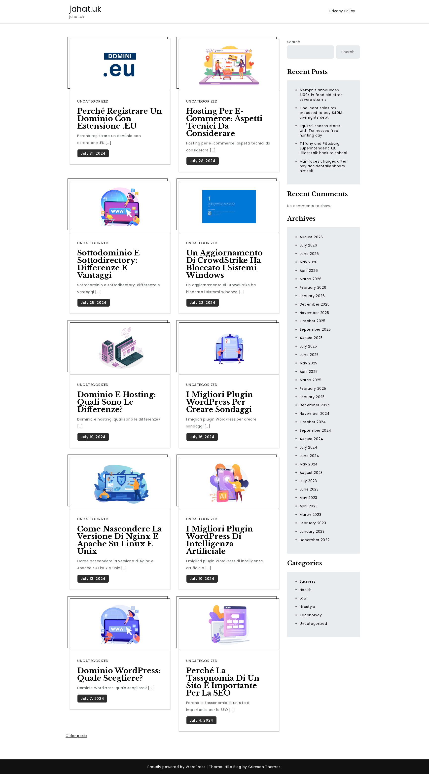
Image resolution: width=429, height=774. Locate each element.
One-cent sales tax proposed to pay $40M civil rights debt (321, 113)
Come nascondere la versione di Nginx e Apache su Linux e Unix (119, 540)
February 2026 (313, 287)
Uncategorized (92, 101)
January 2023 (312, 531)
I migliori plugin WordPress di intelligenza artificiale (219, 540)
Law (303, 598)
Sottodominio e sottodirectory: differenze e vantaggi (108, 264)
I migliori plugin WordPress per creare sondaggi (219, 402)
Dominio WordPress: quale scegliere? (119, 674)
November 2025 (314, 312)
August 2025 (311, 337)
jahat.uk (85, 8)
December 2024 (315, 405)
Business (308, 581)
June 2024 (309, 455)
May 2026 (309, 262)
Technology (311, 615)
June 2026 (309, 253)
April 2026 (309, 270)
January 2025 (312, 396)
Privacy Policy (342, 10)
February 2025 (313, 388)
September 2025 (315, 329)
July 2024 (309, 447)
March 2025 (311, 380)
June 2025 (309, 354)
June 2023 (309, 489)
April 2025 (309, 371)
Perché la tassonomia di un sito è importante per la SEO (222, 682)
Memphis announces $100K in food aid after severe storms (321, 95)
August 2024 (311, 438)
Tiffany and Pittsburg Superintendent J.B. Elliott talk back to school (323, 148)
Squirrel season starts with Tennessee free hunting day (320, 130)
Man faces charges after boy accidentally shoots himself (323, 166)
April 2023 (309, 506)
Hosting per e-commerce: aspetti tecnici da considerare (224, 122)
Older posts (76, 735)
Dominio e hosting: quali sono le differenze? (116, 402)
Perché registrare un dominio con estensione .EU (119, 118)
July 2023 (308, 480)
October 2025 (312, 320)
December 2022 (315, 539)
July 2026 (308, 245)
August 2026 (311, 237)
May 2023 (309, 497)
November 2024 (315, 413)
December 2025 (315, 304)
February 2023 (313, 523)
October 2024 (313, 422)
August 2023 (311, 472)
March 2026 (311, 279)
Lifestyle (307, 606)
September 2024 (315, 430)
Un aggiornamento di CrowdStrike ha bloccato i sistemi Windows (224, 264)
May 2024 (309, 464)
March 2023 (311, 514)
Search (293, 41)
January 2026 (312, 295)
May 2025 (309, 363)
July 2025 (308, 346)
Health (306, 589)
